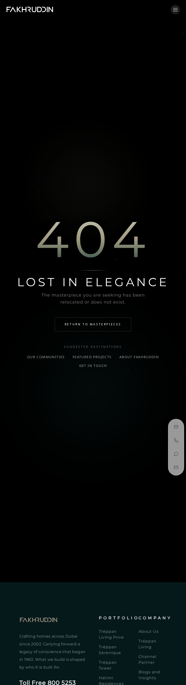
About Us (149, 631)
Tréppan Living (147, 644)
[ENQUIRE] (176, 427)
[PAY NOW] (176, 467)
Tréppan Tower (108, 665)
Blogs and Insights (149, 675)
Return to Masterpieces (93, 324)
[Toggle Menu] (175, 10)
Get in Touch (93, 365)
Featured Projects (92, 357)
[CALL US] (176, 440)
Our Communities (46, 357)
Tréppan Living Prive (111, 634)
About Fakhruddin (139, 357)
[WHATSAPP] (176, 454)
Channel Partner (147, 659)
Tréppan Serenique (110, 650)
